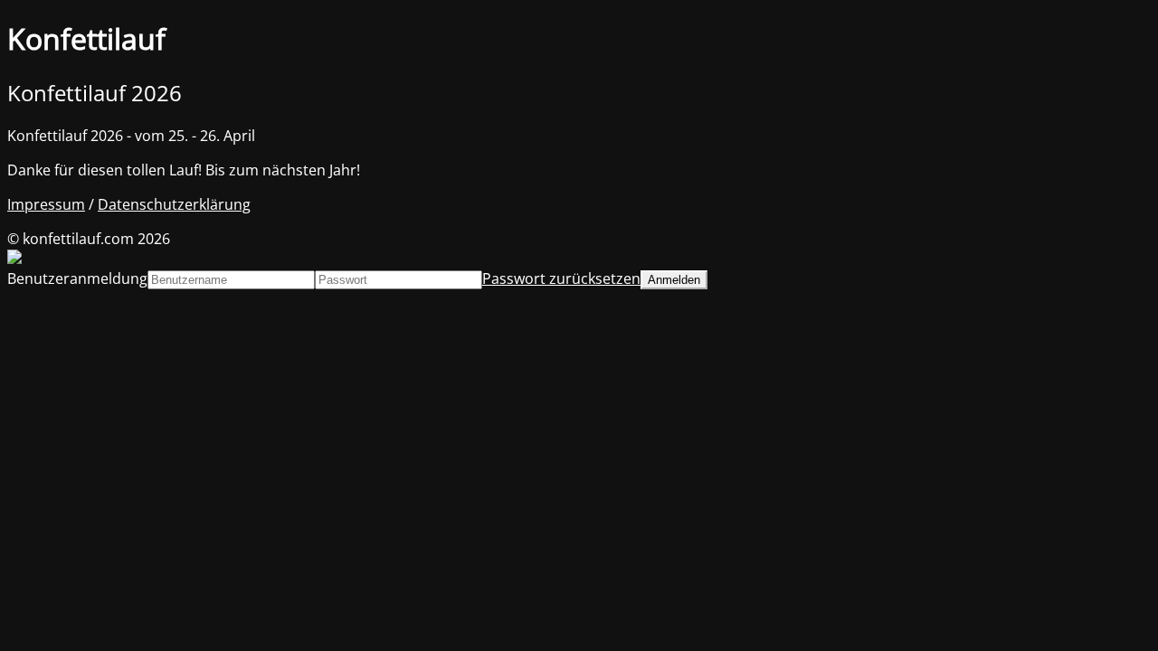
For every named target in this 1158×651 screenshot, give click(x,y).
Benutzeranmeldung (77, 278)
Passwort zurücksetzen (561, 278)
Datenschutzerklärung (174, 204)
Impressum (46, 204)
